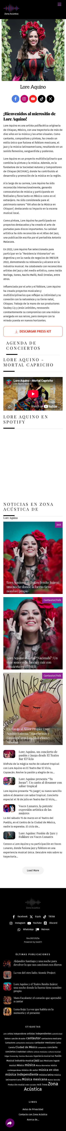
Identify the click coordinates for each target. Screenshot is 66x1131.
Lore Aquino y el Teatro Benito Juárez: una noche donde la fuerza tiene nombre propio (38, 987)
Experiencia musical (42, 1056)
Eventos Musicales (26, 1056)
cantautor (33, 1038)
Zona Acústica (41, 1086)
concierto (52, 1047)
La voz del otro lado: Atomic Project (34, 972)
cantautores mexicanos (25, 1043)
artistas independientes (39, 1033)
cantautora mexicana (51, 1038)
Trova (44, 1084)
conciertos (10, 1051)
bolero (8, 1038)
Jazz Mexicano (46, 1060)
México (20, 1065)
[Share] (9, 1122)
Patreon (45, 929)
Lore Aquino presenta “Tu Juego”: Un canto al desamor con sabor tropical (40, 782)
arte (5, 1034)
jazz (36, 1060)
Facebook (22, 916)
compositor (42, 1047)
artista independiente (16, 1033)
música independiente (21, 1074)
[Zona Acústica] (11, 13)
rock (39, 1084)
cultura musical (54, 1052)
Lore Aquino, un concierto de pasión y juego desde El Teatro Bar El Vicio (39, 755)
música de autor (29, 1070)
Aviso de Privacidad (33, 1109)
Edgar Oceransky (11, 1056)
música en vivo (49, 1070)
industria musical (24, 1060)
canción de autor (18, 1038)
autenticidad (57, 1034)
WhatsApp (28, 929)
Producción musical (16, 1085)
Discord (53, 923)
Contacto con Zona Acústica (33, 1114)
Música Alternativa (43, 1065)
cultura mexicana (40, 1052)
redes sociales (30, 1085)
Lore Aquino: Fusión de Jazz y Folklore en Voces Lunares (38, 835)
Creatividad (21, 1052)
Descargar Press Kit (35, 331)
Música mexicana (34, 1079)
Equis (37, 916)
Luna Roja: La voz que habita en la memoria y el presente (34, 1011)
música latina (46, 1074)
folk (52, 1056)
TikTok (51, 916)
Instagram (19, 923)
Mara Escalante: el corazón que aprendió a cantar (37, 999)
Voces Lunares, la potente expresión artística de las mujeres (36, 809)
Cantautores (10, 1043)
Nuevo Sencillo (54, 1080)
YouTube (37, 923)
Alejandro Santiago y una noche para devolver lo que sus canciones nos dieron (38, 962)
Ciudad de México (26, 1047)
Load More (33, 870)
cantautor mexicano (44, 1042)
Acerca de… (33, 1119)
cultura (29, 1052)
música (30, 1065)
